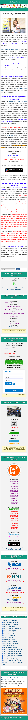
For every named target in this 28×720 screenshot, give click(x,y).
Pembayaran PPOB (9, 639)
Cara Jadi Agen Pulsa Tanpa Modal (14, 14)
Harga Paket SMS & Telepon (12, 628)
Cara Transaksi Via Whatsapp (12, 655)
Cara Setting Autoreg (10, 641)
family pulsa (10, 135)
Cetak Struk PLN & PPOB (11, 647)
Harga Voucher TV (9, 632)
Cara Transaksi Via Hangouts (12, 651)
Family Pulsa (8, 718)
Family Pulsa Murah (14, 2)
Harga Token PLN (8, 637)
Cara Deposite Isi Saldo (10, 622)
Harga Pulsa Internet (9, 630)
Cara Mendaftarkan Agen (11, 659)
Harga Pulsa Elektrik (9, 626)
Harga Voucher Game (10, 634)
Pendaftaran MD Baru (10, 620)
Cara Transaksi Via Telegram (12, 649)
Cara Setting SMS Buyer (11, 643)
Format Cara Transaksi (10, 624)
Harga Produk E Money (10, 636)
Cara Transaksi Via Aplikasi (12, 653)
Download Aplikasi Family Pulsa (13, 661)
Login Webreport (8, 645)
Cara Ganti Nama (8, 657)
